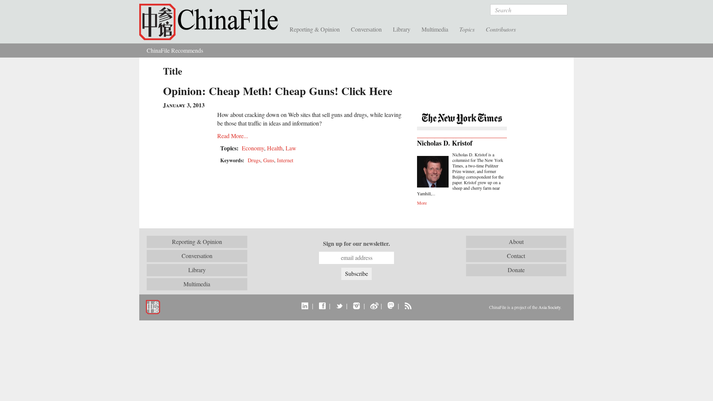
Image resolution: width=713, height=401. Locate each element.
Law (291, 148)
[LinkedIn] (305, 305)
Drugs (254, 160)
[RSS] (408, 305)
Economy (253, 148)
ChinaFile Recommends (175, 50)
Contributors (501, 29)
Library (401, 29)
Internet (285, 160)
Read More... (232, 136)
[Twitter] (339, 305)
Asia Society (549, 307)
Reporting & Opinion (315, 29)
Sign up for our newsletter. (356, 243)
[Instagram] (356, 305)
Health (275, 148)
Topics (467, 29)
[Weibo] (373, 305)
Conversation (366, 29)
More (422, 203)
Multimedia (434, 29)
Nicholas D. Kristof (444, 143)
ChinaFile (211, 22)
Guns (268, 160)
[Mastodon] (390, 305)
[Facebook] (322, 305)
